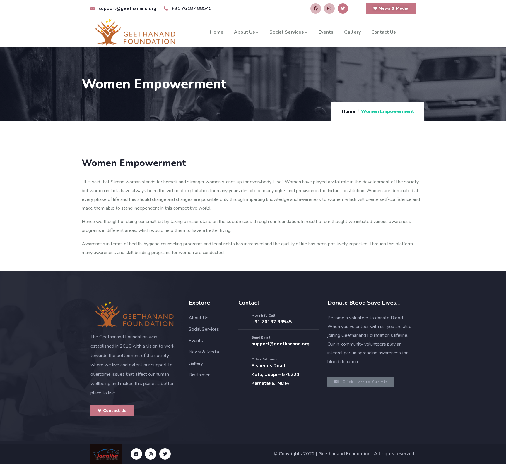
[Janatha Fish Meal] (106, 454)
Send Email (261, 337)
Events (326, 32)
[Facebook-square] (136, 454)
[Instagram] (329, 8)
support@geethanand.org (281, 344)
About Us (244, 32)
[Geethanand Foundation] (134, 314)
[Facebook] (315, 8)
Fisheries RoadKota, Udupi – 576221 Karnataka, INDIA (276, 375)
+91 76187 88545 (272, 322)
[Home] (135, 32)
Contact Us (383, 32)
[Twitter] (343, 8)
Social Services (286, 32)
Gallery (352, 32)
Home (216, 32)
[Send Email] (242, 341)
